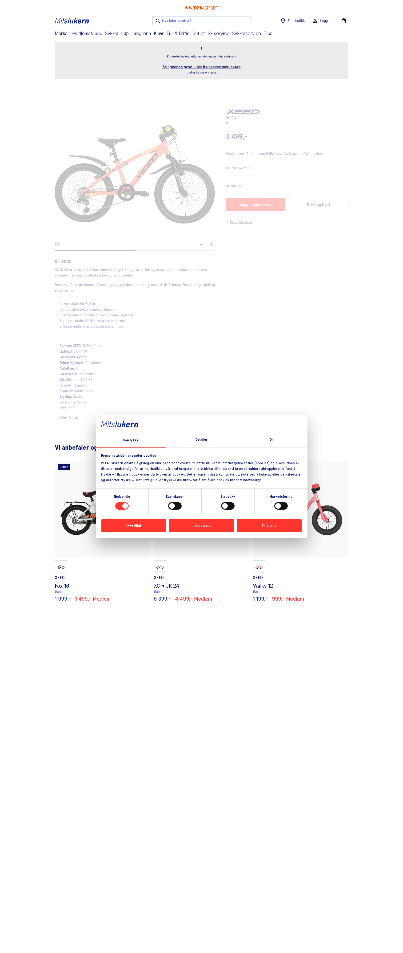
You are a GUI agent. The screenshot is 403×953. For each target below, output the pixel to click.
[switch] (175, 506)
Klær (159, 33)
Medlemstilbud (87, 33)
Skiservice (218, 33)
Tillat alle (269, 525)
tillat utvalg (201, 525)
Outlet (198, 33)
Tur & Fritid (178, 33)
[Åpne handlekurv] (343, 20)
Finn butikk (296, 21)
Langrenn (141, 33)
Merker (62, 33)
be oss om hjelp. (206, 72)
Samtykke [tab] (131, 440)
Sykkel (111, 33)
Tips (268, 33)
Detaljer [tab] (202, 439)
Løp (125, 33)
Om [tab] (272, 439)
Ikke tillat (133, 525)
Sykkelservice (246, 33)
